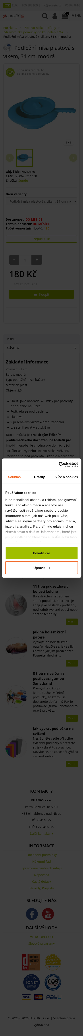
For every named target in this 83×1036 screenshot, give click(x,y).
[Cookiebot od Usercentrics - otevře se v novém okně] (59, 464)
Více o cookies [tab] (66, 477)
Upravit (39, 567)
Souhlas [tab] (14, 477)
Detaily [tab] (39, 477)
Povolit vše (41, 553)
